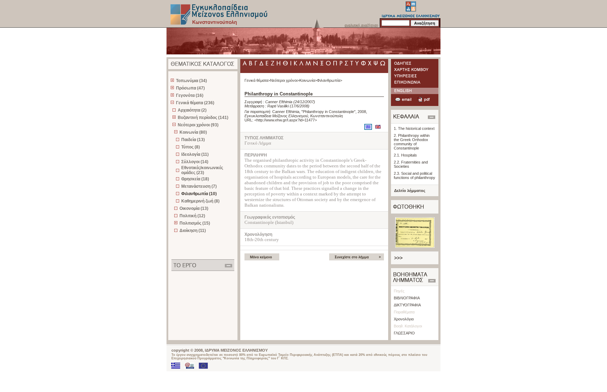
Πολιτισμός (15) (195, 223)
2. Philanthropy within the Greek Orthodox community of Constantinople (412, 141)
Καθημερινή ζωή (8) (200, 201)
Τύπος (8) (190, 147)
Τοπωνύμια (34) (191, 80)
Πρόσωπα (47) (190, 88)
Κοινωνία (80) (193, 132)
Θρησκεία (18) (195, 179)
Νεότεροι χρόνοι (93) (198, 124)
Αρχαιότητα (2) (192, 110)
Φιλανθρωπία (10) (199, 193)
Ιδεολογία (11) (195, 154)
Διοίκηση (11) (193, 230)
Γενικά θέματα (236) (195, 102)
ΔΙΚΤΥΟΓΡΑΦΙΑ (407, 305)
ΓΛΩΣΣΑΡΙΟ (404, 333)
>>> (398, 258)
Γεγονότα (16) (189, 95)
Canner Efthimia (278, 102)
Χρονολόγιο (404, 319)
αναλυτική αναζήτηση (361, 25)
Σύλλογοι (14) (194, 161)
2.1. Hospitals (405, 155)
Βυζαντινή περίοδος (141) (203, 117)
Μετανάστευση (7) (199, 186)
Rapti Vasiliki (278, 106)
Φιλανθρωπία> (329, 80)
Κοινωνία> (308, 80)
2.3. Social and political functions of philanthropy (414, 175)
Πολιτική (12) (192, 215)
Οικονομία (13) (194, 208)
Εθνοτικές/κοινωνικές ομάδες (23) (202, 170)
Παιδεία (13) (193, 139)
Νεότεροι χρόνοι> (284, 80)
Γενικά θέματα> (257, 80)
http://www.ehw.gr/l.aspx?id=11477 (285, 120)
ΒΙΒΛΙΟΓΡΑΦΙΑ (407, 298)
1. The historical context (414, 128)
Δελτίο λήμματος (409, 190)
